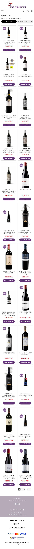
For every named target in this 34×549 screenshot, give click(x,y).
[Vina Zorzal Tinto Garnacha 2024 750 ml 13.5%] (25, 32)
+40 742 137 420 (18, 512)
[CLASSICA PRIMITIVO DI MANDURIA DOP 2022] (9, 101)
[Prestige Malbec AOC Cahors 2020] (25, 338)
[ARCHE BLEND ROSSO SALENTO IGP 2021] (25, 216)
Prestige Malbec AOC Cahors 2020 (25, 353)
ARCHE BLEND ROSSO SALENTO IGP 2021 (25, 232)
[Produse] (2, 11)
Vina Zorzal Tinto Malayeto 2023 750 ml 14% (25, 436)
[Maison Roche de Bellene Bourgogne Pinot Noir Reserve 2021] (9, 461)
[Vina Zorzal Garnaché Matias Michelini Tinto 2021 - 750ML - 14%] (9, 297)
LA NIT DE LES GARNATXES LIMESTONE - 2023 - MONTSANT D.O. (25, 117)
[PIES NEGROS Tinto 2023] (25, 298)
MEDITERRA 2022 (8, 353)
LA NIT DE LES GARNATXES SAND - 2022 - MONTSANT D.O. (8, 191)
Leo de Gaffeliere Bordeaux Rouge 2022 (25, 75)
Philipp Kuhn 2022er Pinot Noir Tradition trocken (25, 477)
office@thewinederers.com (18, 514)
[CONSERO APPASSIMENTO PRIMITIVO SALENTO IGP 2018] (9, 379)
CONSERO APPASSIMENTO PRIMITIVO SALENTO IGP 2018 (9, 395)
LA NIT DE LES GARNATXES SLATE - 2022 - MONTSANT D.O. (8, 150)
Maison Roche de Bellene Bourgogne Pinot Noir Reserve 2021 (9, 477)
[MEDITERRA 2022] (9, 338)
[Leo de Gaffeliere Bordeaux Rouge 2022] (25, 63)
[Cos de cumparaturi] (28, 11)
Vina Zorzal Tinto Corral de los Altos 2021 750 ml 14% (8, 232)
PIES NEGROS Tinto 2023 (25, 313)
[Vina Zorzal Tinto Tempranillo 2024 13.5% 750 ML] (9, 32)
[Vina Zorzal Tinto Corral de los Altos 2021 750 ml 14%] (9, 216)
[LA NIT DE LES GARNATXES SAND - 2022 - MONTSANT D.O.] (9, 175)
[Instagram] (18, 504)
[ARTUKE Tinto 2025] (25, 175)
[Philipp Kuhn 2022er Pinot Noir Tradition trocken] (25, 461)
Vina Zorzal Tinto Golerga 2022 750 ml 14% (25, 395)
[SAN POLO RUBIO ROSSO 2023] (9, 257)
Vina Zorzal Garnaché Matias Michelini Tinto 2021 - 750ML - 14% (8, 313)
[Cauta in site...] (32, 11)
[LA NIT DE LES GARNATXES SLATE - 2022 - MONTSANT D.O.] (9, 138)
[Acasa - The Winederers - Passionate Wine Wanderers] (17, 4)
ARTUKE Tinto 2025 (25, 190)
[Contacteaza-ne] (23, 11)
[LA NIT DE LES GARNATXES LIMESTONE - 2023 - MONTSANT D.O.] (25, 101)
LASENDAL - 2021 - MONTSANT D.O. (9, 75)
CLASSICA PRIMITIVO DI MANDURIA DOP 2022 (9, 117)
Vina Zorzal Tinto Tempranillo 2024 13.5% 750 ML (9, 42)
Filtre (9, 21)
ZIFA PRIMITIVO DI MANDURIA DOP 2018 (25, 273)
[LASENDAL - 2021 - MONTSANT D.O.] (9, 63)
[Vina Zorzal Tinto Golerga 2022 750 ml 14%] (25, 379)
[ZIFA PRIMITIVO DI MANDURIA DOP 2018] (25, 257)
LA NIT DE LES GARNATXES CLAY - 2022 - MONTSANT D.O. (25, 150)
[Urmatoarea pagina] (30, 489)
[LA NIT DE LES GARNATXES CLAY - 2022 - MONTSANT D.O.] (25, 138)
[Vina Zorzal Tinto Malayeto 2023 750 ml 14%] (25, 420)
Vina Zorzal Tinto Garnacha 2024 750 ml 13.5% (25, 42)
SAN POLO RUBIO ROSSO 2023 (9, 272)
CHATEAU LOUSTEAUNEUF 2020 (8, 436)
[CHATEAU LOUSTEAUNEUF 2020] (9, 420)
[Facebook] (15, 504)
